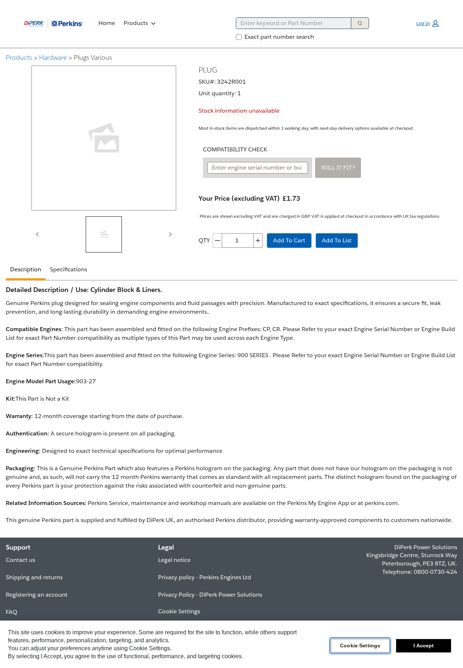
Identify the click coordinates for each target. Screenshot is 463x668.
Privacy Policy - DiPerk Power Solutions (210, 594)
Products (136, 23)
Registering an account (37, 594)
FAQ (11, 612)
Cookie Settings (360, 646)
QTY (204, 240)
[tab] (104, 234)
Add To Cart (289, 240)
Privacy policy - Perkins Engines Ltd (204, 577)
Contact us (20, 560)
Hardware (53, 57)
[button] (427, 23)
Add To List (337, 240)
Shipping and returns (34, 577)
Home (106, 23)
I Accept (423, 646)
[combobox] (290, 23)
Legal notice (174, 560)
